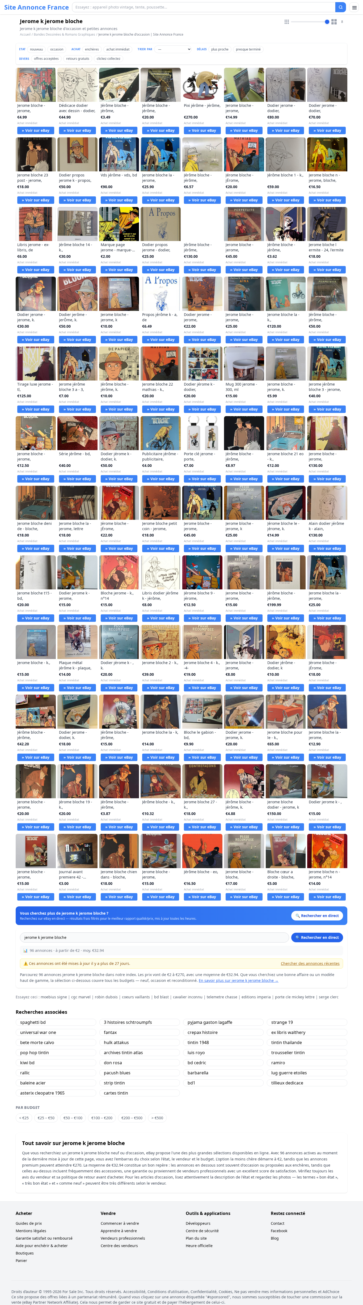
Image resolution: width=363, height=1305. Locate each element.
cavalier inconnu (187, 996)
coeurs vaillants (136, 996)
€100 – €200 (101, 1117)
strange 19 (282, 1022)
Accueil (25, 34)
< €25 (24, 1117)
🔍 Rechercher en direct (317, 937)
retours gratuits (77, 58)
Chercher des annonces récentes (310, 963)
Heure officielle (199, 1245)
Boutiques (25, 1253)
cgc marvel (81, 996)
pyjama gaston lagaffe (210, 1022)
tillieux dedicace (287, 1083)
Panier (21, 1260)
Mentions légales (31, 1230)
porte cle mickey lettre (295, 996)
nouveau (36, 49)
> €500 (157, 1117)
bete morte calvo (37, 1042)
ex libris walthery (288, 1032)
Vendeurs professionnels (123, 1238)
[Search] (340, 7)
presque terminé (248, 49)
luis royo (196, 1052)
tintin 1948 (198, 1042)
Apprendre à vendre (119, 1230)
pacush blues (117, 1073)
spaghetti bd (33, 1022)
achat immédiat (117, 49)
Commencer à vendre (120, 1223)
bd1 (191, 1083)
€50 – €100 (73, 1117)
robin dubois (106, 996)
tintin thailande (286, 1042)
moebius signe (54, 996)
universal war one (38, 1032)
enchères (92, 49)
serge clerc (329, 996)
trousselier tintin (288, 1052)
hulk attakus (116, 1042)
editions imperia (256, 996)
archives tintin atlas (123, 1052)
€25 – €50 (46, 1117)
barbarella (198, 1073)
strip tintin (114, 1083)
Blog (275, 1238)
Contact (277, 1223)
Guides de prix (29, 1223)
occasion (56, 49)
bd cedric (197, 1063)
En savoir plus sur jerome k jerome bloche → (238, 980)
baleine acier (33, 1083)
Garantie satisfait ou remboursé (44, 1238)
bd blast (161, 996)
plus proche (220, 49)
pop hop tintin (34, 1052)
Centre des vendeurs (119, 1245)
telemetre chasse (222, 996)
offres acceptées (46, 58)
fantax (110, 1032)
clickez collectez (108, 58)
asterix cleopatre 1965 (42, 1093)
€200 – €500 (131, 1117)
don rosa (113, 1063)
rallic (25, 1073)
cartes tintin (116, 1093)
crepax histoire (203, 1032)
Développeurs (198, 1223)
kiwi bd (27, 1063)
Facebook (279, 1230)
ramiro (278, 1063)
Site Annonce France (36, 7)
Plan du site (196, 1238)
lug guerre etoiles (289, 1073)
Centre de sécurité (202, 1230)
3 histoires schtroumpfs (128, 1022)
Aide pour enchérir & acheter (42, 1245)
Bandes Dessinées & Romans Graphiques (64, 34)
